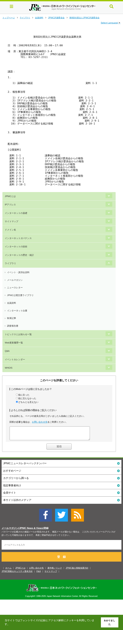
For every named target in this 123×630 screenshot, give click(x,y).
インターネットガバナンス (18, 238)
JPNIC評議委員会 (56, 17)
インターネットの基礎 (16, 213)
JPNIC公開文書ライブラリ (20, 295)
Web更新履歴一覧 (14, 342)
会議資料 (39, 17)
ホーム (8, 568)
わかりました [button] (109, 622)
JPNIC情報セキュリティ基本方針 (17, 571)
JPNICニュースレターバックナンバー (25, 463)
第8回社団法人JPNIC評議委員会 (84, 17)
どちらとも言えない (28, 402)
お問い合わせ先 (40, 422)
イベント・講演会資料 (18, 272)
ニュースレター (15, 287)
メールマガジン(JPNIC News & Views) (23, 528)
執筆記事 (11, 318)
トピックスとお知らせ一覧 (18, 334)
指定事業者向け (12, 485)
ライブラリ (25, 17)
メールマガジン (15, 280)
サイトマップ (11, 221)
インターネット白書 (17, 310)
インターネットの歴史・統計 (19, 255)
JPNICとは (10, 196)
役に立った (23, 395)
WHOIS (8, 367)
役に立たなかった (27, 398)
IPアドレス (10, 204)
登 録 (61, 556)
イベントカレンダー (15, 359)
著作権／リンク (54, 568)
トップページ (8, 17)
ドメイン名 (10, 229)
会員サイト (9, 492)
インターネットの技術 (16, 246)
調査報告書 (12, 326)
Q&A (7, 351)
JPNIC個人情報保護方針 (77, 568)
